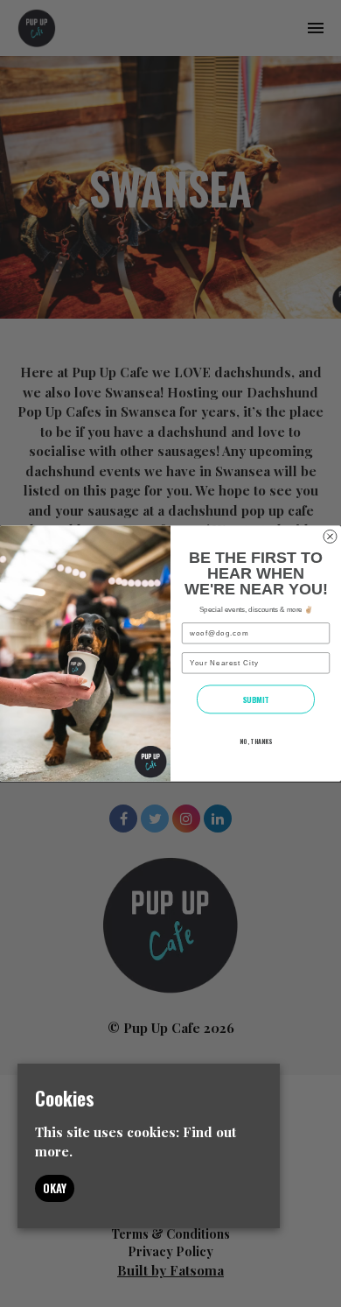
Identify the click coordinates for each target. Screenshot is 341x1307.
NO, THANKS (256, 741)
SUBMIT (256, 699)
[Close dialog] (330, 536)
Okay (54, 1188)
